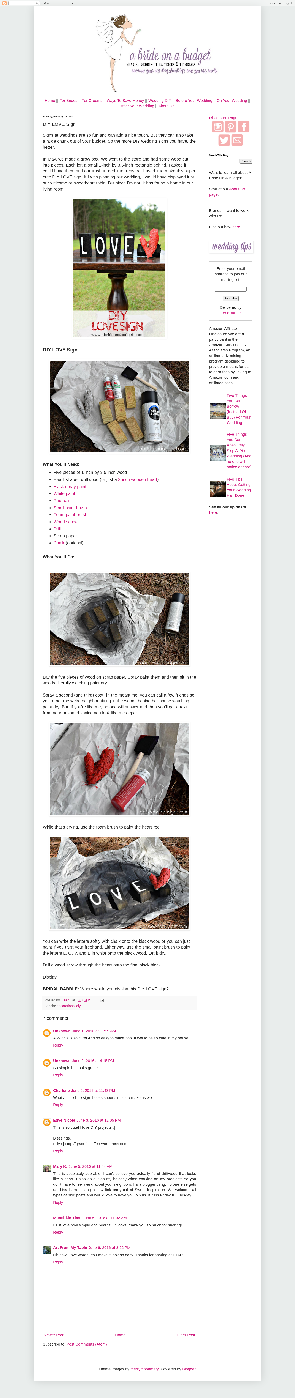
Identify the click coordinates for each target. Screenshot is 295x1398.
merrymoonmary (144, 1369)
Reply (58, 1045)
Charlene (61, 1090)
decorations (66, 1006)
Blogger (188, 1369)
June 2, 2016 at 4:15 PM (93, 1061)
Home (50, 100)
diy (78, 1006)
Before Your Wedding (194, 100)
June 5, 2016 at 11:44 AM (90, 1166)
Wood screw (65, 521)
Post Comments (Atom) (87, 1344)
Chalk (59, 543)
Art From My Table (70, 1247)
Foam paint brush (70, 514)
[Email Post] (101, 1000)
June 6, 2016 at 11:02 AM (105, 1218)
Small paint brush (70, 507)
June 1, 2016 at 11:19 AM (94, 1031)
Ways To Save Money (125, 100)
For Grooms (92, 100)
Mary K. (60, 1166)
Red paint (63, 500)
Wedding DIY (159, 100)
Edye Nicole (64, 1120)
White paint (64, 493)
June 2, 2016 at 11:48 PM (93, 1090)
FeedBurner (230, 313)
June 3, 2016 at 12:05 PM (98, 1120)
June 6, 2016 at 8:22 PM (109, 1247)
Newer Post (54, 1335)
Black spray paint (70, 486)
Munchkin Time (67, 1218)
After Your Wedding (137, 106)
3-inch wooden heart (137, 479)
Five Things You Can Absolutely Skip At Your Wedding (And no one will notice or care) (239, 450)
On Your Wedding (232, 100)
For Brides (68, 100)
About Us (166, 106)
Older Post (186, 1335)
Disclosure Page (223, 118)
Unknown (62, 1031)
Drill (57, 528)
